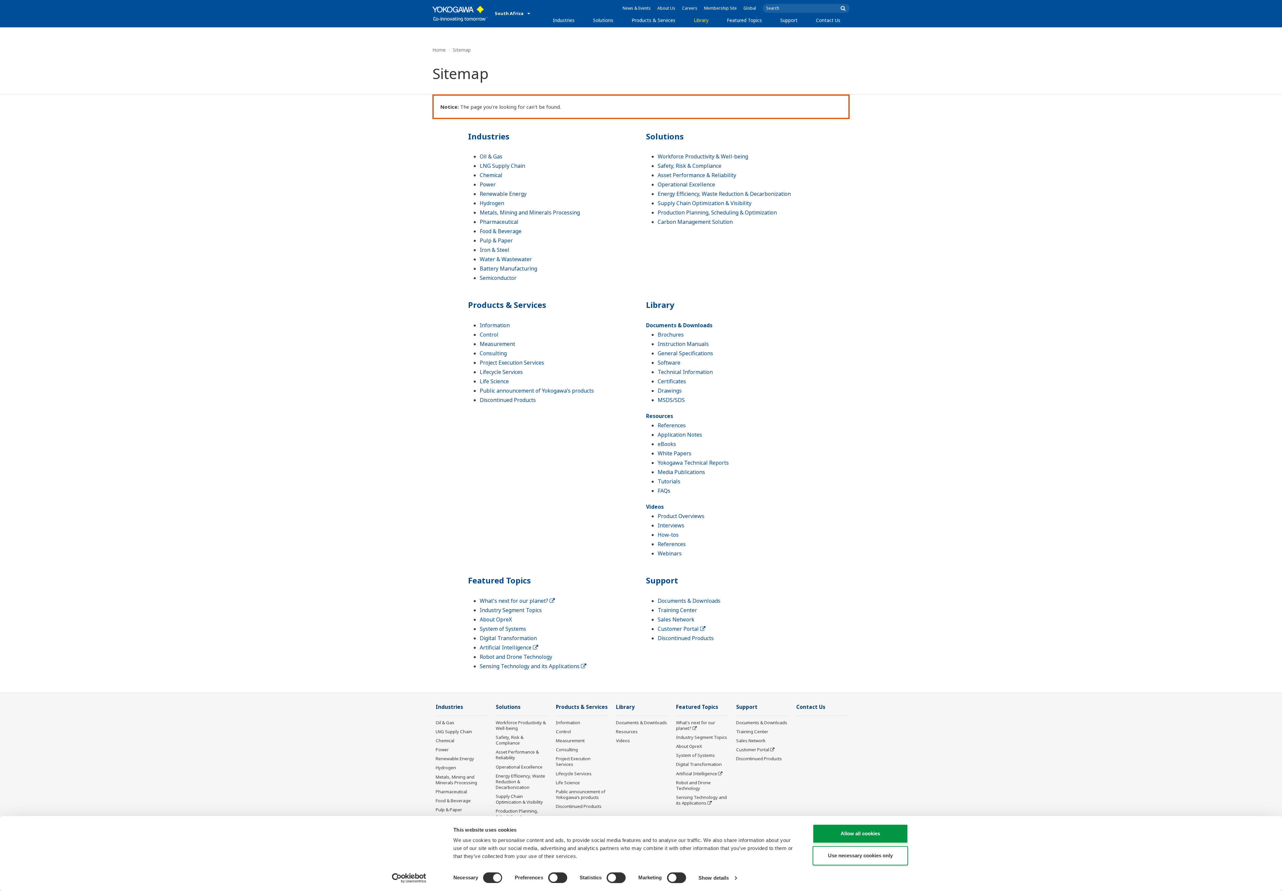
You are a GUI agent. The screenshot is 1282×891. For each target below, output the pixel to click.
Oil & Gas (491, 156)
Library (701, 20)
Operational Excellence (686, 184)
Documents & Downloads (679, 325)
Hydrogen (492, 203)
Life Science (494, 381)
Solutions (603, 20)
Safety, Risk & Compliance (689, 165)
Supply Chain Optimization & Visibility (705, 203)
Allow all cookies (860, 833)
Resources (659, 416)
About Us (666, 8)
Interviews (671, 525)
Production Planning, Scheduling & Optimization (717, 212)
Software (669, 362)
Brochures (671, 334)
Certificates (672, 381)
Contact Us (828, 20)
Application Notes (680, 434)
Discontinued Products (508, 400)
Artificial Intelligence (506, 647)
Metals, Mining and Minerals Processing (530, 212)
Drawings (670, 390)
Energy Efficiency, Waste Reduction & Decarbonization (724, 193)
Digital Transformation (508, 638)
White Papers (674, 453)
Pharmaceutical (499, 222)
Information (495, 325)
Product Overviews (681, 516)
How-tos (668, 534)
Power (488, 184)
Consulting (493, 353)
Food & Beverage (500, 231)
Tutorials (669, 481)
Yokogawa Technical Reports (693, 462)
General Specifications (685, 353)
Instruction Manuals (683, 344)
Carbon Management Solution (695, 222)
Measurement (497, 344)
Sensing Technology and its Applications (530, 666)
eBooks (667, 444)
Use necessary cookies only (860, 855)
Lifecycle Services (501, 372)
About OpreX (496, 619)
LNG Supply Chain (502, 165)
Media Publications (681, 472)
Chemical (491, 175)
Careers (689, 8)
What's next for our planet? (515, 600)
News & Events (637, 8)
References (672, 425)
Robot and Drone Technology (516, 656)
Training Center (677, 610)
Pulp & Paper (496, 240)
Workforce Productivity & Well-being (703, 156)
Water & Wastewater (506, 259)
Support (789, 20)
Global (749, 8)
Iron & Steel (494, 250)
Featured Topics (744, 20)
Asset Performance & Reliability (697, 175)
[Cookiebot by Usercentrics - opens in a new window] (409, 878)
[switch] (557, 877)
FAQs (664, 490)
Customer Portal (679, 628)
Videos (655, 506)
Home (439, 50)
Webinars (670, 553)
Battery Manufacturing (508, 268)
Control (489, 334)
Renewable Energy (503, 193)
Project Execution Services (512, 362)
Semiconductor (498, 278)
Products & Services (653, 20)
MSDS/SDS (671, 400)
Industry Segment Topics (511, 610)
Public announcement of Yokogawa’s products (537, 390)
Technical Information (685, 372)
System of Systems (503, 628)
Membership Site (720, 8)
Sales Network (676, 619)
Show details (713, 878)
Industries (564, 20)
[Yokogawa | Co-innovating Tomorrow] (460, 14)
